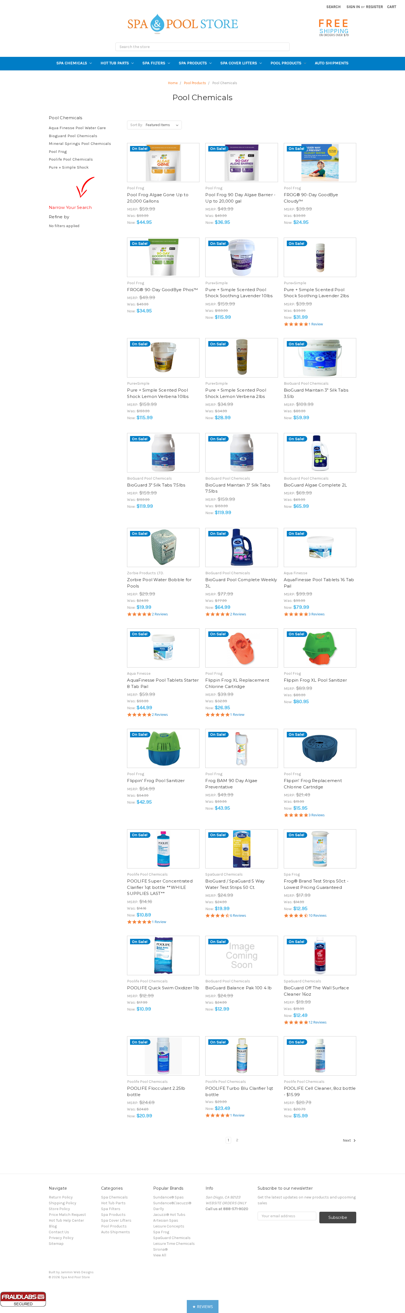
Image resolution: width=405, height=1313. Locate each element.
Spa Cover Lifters (239, 62)
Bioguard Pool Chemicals (73, 135)
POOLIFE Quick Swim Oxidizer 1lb (163, 987)
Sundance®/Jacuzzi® (172, 1203)
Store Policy (59, 1208)
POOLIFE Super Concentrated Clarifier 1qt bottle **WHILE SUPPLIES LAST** (160, 887)
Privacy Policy (61, 1237)
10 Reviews (317, 915)
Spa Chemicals (72, 62)
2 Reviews (160, 614)
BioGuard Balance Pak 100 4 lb (238, 987)
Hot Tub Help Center (66, 1220)
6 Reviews (238, 915)
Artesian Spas (165, 1220)
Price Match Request (67, 1214)
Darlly (158, 1208)
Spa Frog (161, 1232)
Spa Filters (154, 62)
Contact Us (59, 1232)
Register (374, 6)
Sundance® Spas (168, 1197)
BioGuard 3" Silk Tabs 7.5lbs (156, 485)
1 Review (316, 324)
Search (333, 6)
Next (347, 1140)
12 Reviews (317, 1022)
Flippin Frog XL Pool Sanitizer (315, 680)
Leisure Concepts (168, 1226)
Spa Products (193, 62)
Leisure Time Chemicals (174, 1243)
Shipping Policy (62, 1203)
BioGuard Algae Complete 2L (315, 485)
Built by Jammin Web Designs (71, 1272)
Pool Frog (58, 151)
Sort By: (136, 125)
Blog (53, 1226)
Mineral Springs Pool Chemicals (80, 143)
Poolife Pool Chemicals (71, 159)
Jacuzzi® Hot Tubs (169, 1214)
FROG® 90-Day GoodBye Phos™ (162, 289)
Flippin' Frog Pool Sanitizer (156, 780)
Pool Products (287, 62)
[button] (202, 1306)
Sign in (353, 6)
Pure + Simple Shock (69, 167)
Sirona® (160, 1249)
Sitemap (56, 1243)
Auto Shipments (332, 62)
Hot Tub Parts (115, 62)
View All (159, 1255)
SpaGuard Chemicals (172, 1237)
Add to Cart (163, 167)
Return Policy (61, 1197)
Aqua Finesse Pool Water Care (77, 127)
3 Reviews (317, 614)
